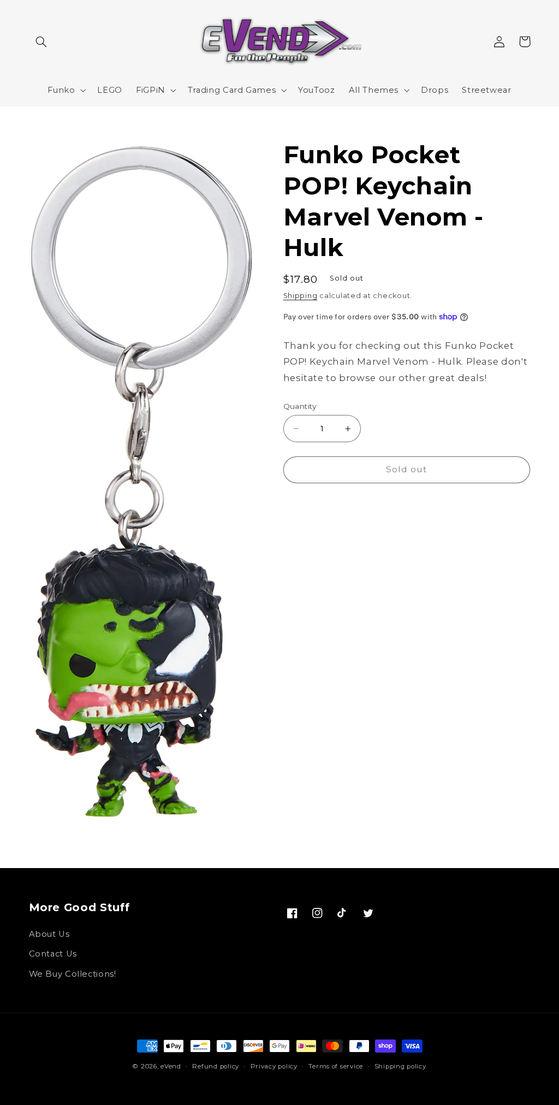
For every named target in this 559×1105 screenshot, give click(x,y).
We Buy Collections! (72, 974)
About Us (49, 934)
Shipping (300, 296)
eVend (170, 1066)
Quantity (300, 406)
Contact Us (53, 954)
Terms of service (335, 1066)
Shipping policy (400, 1066)
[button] (41, 41)
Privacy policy (274, 1066)
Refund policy (215, 1066)
